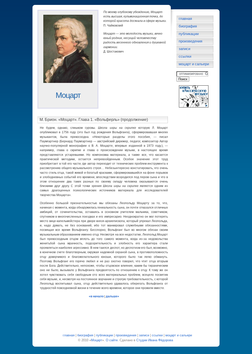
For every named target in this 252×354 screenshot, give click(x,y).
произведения (190, 41)
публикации (189, 34)
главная (185, 19)
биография (188, 26)
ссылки (185, 56)
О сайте (112, 340)
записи (184, 49)
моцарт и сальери (194, 64)
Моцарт (68, 95)
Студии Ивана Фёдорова (154, 340)
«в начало (96, 296)
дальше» (112, 296)
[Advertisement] (128, 81)
